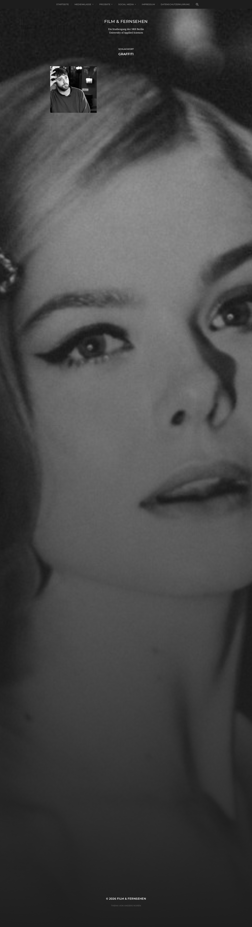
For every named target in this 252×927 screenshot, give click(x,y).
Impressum (148, 4)
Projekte (104, 4)
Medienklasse (83, 4)
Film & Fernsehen (126, 21)
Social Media (126, 4)
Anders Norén (132, 905)
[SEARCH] (197, 4)
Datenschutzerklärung (175, 4)
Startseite (62, 4)
